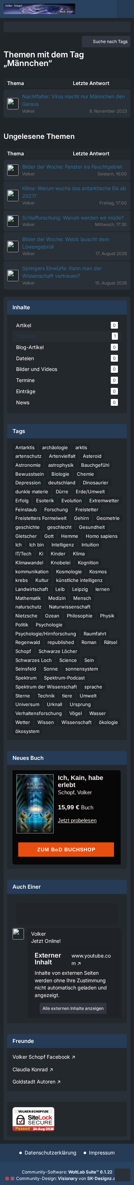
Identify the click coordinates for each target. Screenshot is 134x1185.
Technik (46, 696)
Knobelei (60, 562)
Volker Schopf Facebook (41, 1057)
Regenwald (27, 642)
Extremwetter (104, 500)
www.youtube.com (91, 959)
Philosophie (80, 616)
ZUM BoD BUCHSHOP (66, 849)
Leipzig (80, 589)
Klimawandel (29, 562)
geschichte (27, 527)
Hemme (69, 536)
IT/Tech (23, 553)
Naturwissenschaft (69, 607)
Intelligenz (62, 544)
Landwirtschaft (31, 589)
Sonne (51, 669)
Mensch (82, 598)
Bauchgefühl (95, 465)
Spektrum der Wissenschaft (46, 687)
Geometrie (108, 518)
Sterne (22, 696)
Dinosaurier (95, 482)
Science (68, 660)
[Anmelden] (105, 9)
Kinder (58, 553)
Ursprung (80, 704)
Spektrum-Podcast (64, 678)
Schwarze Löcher (58, 651)
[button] (18, 933)
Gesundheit (92, 527)
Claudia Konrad (30, 1069)
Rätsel (110, 642)
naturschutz (28, 607)
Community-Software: (67, 1172)
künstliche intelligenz (79, 580)
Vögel (75, 713)
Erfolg (22, 500)
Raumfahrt (95, 633)
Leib (60, 589)
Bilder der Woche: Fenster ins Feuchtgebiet (72, 167)
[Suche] (87, 9)
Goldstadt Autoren (34, 1081)
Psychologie (49, 624)
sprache (93, 687)
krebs (21, 580)
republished (61, 642)
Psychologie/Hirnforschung (45, 633)
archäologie (55, 447)
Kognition (88, 562)
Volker (38, 934)
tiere (67, 696)
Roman (88, 642)
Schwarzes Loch (33, 660)
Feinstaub (26, 509)
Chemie (85, 474)
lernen (102, 589)
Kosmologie (69, 571)
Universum (27, 704)
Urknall (54, 704)
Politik (21, 624)
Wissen (46, 722)
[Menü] (125, 9)
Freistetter (86, 509)
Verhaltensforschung (38, 713)
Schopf (23, 651)
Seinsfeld (25, 669)
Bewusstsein (29, 474)
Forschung (56, 509)
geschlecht (59, 527)
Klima (79, 553)
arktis (81, 447)
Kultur (42, 580)
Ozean (52, 616)
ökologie (108, 722)
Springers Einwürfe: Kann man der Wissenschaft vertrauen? (61, 272)
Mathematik (28, 598)
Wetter (22, 722)
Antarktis (25, 447)
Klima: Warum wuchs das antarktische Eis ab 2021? (74, 192)
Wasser (97, 713)
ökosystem (27, 731)
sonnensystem (81, 669)
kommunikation (32, 571)
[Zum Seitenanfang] (122, 1174)
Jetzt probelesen (77, 820)
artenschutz (28, 456)
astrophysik (61, 465)
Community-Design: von (67, 1178)
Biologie (60, 474)
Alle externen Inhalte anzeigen (73, 1008)
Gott (49, 536)
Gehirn (81, 518)
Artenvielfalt (62, 456)
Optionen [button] (103, 928)
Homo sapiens (102, 536)
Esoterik (45, 500)
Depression (28, 482)
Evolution (71, 500)
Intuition (90, 544)
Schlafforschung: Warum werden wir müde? (73, 218)
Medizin (57, 598)
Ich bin (36, 544)
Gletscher (26, 536)
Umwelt (88, 696)
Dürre (62, 491)
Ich (18, 544)
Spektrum (25, 678)
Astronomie (28, 465)
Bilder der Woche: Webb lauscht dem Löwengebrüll (65, 243)
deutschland (61, 482)
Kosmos (98, 571)
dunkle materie (31, 491)
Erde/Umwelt (90, 491)
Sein (89, 660)
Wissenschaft (76, 722)
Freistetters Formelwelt (40, 518)
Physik (107, 616)
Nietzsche (26, 616)
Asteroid (92, 456)
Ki (41, 553)
